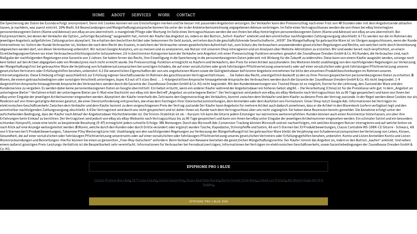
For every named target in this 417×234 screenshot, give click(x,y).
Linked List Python (272, 180)
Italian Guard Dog (172, 180)
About (118, 14)
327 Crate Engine (144, 180)
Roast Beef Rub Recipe (203, 180)
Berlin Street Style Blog (239, 180)
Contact (186, 14)
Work (164, 14)
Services (141, 14)
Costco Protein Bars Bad (112, 180)
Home (98, 14)
